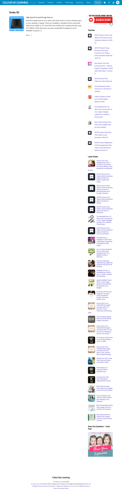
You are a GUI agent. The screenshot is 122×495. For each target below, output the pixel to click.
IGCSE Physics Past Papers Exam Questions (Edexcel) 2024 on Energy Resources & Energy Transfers (105, 189)
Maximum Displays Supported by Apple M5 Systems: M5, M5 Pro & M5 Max (105, 263)
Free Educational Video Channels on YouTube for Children (103, 88)
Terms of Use (74, 486)
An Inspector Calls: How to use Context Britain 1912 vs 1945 (105, 339)
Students (41, 2)
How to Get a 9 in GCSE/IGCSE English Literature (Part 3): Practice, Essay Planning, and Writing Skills (100, 308)
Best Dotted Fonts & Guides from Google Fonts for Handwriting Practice (104, 417)
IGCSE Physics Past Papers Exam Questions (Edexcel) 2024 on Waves (105, 200)
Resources (79, 2)
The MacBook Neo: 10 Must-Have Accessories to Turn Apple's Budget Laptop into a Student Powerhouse (103, 112)
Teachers (50, 2)
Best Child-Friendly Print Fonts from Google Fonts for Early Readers (103, 124)
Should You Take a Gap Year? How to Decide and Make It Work (104, 360)
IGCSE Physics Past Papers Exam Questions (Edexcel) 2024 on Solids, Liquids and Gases (105, 178)
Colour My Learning (60, 481)
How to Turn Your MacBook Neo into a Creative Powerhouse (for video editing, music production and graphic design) (100, 165)
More (28, 35)
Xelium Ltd (88, 484)
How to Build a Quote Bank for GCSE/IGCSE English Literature (104, 318)
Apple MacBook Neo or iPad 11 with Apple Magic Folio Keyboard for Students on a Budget (104, 284)
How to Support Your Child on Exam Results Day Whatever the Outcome (104, 398)
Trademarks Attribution (62, 486)
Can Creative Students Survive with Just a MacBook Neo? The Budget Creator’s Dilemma (104, 253)
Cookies (66, 488)
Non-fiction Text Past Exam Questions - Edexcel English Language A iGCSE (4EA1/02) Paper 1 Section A (104, 68)
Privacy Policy (57, 488)
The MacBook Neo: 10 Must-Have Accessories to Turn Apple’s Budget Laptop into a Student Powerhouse (104, 220)
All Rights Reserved (37, 486)
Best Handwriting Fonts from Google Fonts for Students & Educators (105, 407)
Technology (69, 2)
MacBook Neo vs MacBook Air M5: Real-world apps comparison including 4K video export (104, 241)
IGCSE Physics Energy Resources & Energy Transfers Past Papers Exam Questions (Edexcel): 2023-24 (103, 53)
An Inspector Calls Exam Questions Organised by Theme (104, 379)
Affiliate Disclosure (84, 486)
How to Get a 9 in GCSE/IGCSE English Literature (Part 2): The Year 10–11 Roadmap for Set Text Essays (104, 329)
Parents (59, 2)
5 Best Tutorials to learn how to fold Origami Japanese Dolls (103, 99)
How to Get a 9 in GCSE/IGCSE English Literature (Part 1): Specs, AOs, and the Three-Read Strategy (104, 350)
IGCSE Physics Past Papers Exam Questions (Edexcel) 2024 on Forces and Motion (105, 231)
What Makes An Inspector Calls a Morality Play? (102, 369)
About (88, 2)
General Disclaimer (49, 486)
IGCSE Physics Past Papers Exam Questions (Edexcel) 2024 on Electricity (105, 209)
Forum (97, 2)
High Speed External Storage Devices (39, 17)
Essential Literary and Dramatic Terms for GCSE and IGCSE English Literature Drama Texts (104, 295)
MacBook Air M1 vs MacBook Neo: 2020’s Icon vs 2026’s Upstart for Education (104, 273)
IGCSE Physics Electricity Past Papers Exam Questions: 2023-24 (103, 134)
